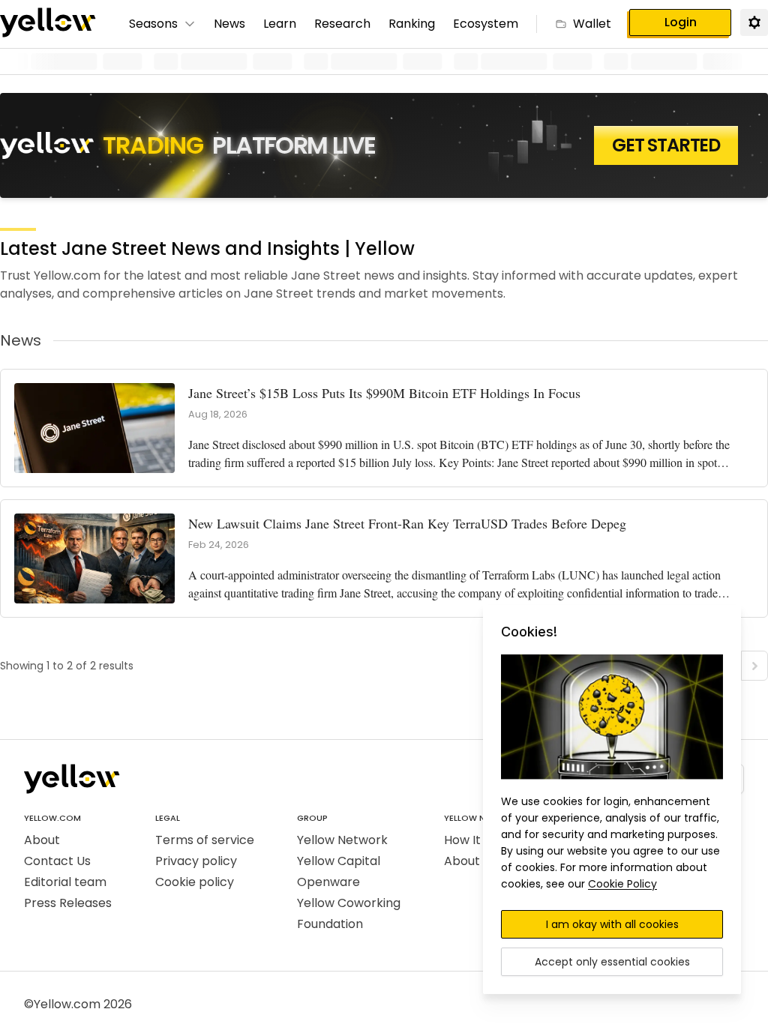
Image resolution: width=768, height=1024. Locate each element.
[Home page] (48, 23)
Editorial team (65, 882)
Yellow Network (342, 840)
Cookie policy (194, 882)
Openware (328, 882)
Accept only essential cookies (612, 961)
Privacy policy (196, 861)
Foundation (330, 924)
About (42, 840)
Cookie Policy (622, 883)
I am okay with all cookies (612, 924)
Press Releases (68, 903)
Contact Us (57, 861)
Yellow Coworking (348, 903)
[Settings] (753, 21)
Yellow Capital (338, 861)
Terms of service (204, 840)
